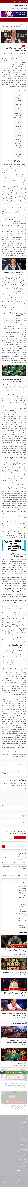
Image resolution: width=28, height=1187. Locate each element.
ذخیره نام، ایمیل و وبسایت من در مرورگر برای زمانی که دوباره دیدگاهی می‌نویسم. (15, 832)
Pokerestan (21, 5)
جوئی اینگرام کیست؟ (18, 99)
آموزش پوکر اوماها (21, 891)
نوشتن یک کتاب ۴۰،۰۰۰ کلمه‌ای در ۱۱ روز (18, 138)
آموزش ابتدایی (22, 886)
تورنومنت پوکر (22, 907)
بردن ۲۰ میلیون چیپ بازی (17, 126)
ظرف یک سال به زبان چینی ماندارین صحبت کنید (17, 146)
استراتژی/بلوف (22, 897)
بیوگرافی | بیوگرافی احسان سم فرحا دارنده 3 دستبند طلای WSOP (14, 1014)
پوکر (18, 756)
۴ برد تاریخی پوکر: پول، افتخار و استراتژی (14, 993)
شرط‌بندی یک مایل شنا (17, 131)
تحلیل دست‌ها (22, 902)
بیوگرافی (23, 45)
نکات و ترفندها (22, 927)
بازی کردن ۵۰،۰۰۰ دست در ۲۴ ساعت (17, 111)
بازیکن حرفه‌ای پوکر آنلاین (8, 754)
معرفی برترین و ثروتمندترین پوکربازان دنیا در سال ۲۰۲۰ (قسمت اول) (14, 772)
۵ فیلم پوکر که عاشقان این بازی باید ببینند (14, 972)
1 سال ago (22, 995)
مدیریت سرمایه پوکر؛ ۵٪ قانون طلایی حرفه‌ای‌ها (14, 875)
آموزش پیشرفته (22, 893)
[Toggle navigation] (25, 19)
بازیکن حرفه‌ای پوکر (18, 754)
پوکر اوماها (15, 756)
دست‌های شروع (22, 911)
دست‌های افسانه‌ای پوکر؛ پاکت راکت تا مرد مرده (14, 872)
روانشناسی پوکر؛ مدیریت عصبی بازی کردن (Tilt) (14, 863)
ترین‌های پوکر (22, 904)
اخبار (24, 895)
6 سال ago (22, 54)
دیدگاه (24, 789)
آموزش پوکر (23, 888)
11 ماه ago (21, 954)
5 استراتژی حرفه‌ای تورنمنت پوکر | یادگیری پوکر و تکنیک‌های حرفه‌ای (16, 1041)
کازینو (24, 916)
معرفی (24, 923)
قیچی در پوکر (22, 1063)
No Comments (8, 54)
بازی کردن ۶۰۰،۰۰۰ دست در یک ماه (17, 104)
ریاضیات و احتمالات (21, 914)
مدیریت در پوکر (22, 920)
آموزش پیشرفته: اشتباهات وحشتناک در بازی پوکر (13, 765)
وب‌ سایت (23, 823)
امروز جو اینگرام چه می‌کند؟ (18, 154)
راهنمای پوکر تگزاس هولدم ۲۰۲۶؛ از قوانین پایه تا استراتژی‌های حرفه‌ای (14, 858)
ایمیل (24, 816)
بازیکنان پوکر (22, 756)
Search (3, 846)
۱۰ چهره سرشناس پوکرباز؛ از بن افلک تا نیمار (15, 951)
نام (24, 809)
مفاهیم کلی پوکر (22, 925)
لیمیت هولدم (22, 918)
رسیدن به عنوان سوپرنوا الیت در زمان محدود (17, 118)
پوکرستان (15, 54)
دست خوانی (23, 909)
